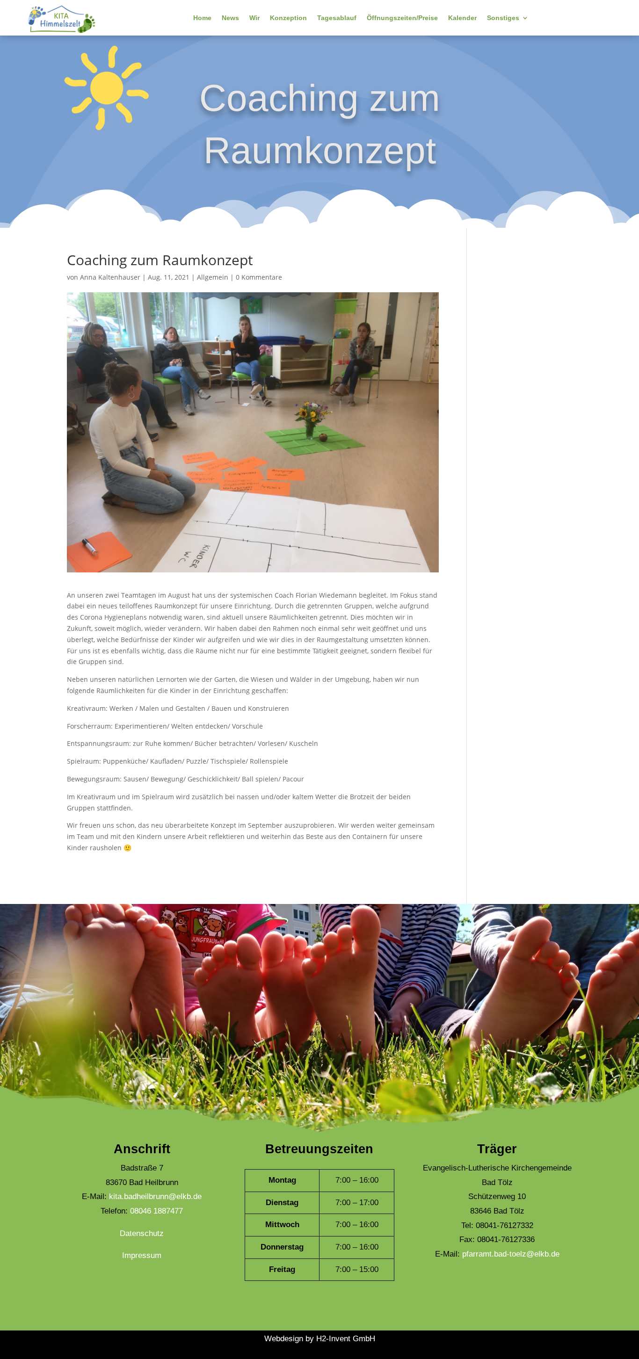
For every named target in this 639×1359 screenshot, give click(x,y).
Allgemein (212, 277)
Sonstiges (503, 18)
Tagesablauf (336, 18)
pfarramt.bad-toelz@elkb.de (510, 1254)
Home (202, 18)
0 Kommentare (259, 277)
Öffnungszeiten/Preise (402, 18)
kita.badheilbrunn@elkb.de (155, 1196)
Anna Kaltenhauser (110, 277)
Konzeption (288, 18)
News (230, 18)
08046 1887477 (156, 1211)
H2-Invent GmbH (345, 1338)
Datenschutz (142, 1233)
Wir (254, 18)
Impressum (141, 1255)
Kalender (462, 18)
